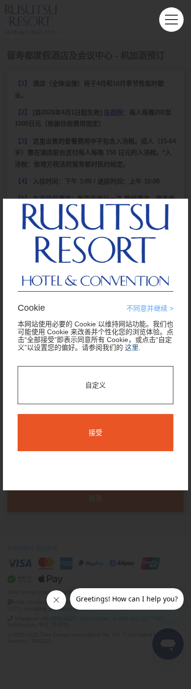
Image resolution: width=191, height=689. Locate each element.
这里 (132, 347)
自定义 (95, 385)
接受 (95, 432)
